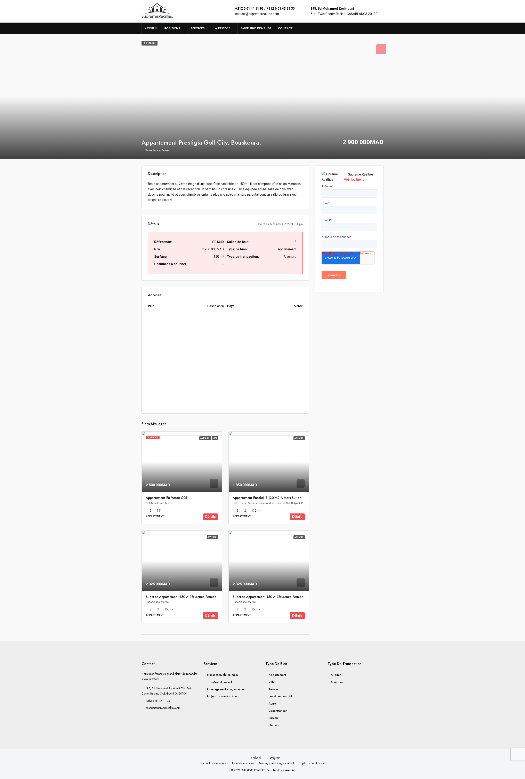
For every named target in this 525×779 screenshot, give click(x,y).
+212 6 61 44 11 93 (157, 701)
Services (198, 28)
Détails (210, 517)
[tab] (381, 49)
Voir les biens (354, 179)
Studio (273, 725)
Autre (272, 703)
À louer (336, 675)
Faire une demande (256, 28)
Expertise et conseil (219, 682)
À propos (223, 28)
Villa (272, 682)
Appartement (277, 675)
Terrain (273, 689)
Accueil (151, 28)
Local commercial (280, 696)
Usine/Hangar (278, 711)
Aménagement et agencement (226, 689)
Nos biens (172, 28)
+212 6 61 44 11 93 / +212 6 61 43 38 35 (265, 8)
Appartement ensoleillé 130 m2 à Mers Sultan (267, 497)
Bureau (273, 718)
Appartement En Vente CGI (166, 497)
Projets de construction (222, 696)
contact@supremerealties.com (257, 14)
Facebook (255, 758)
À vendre (337, 682)
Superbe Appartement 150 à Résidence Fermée (181, 596)
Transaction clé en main (222, 675)
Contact (285, 28)
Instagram (274, 758)
